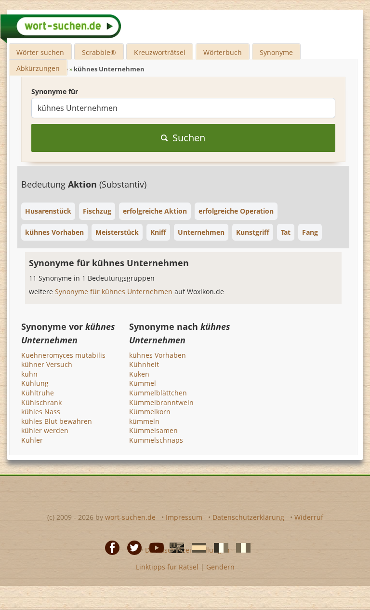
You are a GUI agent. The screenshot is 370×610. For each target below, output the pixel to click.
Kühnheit (144, 364)
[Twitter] (131, 547)
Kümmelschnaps (156, 440)
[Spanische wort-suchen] (196, 547)
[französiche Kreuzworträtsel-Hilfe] (218, 547)
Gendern (220, 566)
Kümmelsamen (153, 430)
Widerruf (308, 517)
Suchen (188, 137)
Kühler (32, 440)
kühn (29, 374)
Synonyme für (54, 91)
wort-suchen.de (130, 517)
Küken (139, 374)
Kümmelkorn (150, 411)
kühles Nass (40, 411)
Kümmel (142, 383)
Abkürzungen (38, 68)
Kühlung (35, 383)
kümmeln (144, 421)
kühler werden (44, 430)
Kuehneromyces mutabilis (63, 355)
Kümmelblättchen (158, 392)
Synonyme (276, 52)
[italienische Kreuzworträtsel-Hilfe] (240, 547)
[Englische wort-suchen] (174, 547)
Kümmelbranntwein (161, 402)
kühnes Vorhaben (157, 355)
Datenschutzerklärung (248, 517)
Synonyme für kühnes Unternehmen (114, 291)
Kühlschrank (41, 402)
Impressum (184, 517)
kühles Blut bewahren (56, 421)
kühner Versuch (46, 364)
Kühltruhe (37, 392)
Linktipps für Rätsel (167, 566)
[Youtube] (154, 547)
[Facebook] (109, 547)
